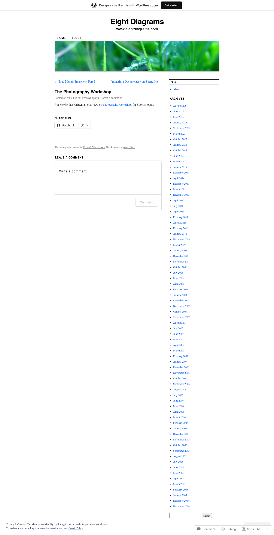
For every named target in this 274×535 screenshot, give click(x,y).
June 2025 (178, 111)
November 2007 (181, 306)
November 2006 (181, 372)
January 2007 (180, 361)
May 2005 (178, 472)
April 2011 (178, 211)
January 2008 (180, 294)
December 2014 (181, 172)
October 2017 (180, 150)
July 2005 (178, 461)
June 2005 (178, 467)
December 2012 (181, 194)
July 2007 (178, 328)
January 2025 (180, 122)
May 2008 (178, 278)
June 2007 (178, 333)
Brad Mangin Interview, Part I (75, 81)
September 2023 (181, 128)
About (76, 38)
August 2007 (179, 322)
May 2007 (178, 339)
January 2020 (180, 144)
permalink (129, 147)
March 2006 (179, 417)
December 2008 (181, 256)
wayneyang (92, 97)
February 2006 (180, 422)
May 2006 (178, 406)
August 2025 (179, 105)
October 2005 (180, 445)
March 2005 (179, 484)
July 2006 (178, 395)
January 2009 (180, 250)
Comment (146, 202)
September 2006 (181, 383)
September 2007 (181, 317)
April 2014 (178, 178)
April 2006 (178, 411)
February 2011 (180, 217)
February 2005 (180, 489)
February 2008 (180, 289)
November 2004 (181, 506)
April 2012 (178, 200)
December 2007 (181, 300)
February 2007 (180, 356)
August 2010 (179, 222)
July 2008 (178, 272)
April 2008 (178, 283)
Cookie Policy (75, 528)
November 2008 (181, 261)
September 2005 (181, 450)
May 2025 (178, 117)
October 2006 (180, 378)
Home (61, 38)
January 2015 (180, 167)
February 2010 (180, 228)
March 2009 (179, 244)
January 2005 (180, 495)
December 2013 (181, 183)
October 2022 (180, 139)
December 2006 (181, 367)
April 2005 (178, 478)
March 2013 (179, 189)
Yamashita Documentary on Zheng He (136, 81)
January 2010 (180, 233)
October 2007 (180, 311)
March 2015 (179, 161)
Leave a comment (111, 97)
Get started (171, 5)
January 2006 (180, 428)
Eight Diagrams (137, 21)
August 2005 (179, 456)
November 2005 (181, 439)
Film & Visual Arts (94, 147)
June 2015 (178, 155)
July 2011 (178, 205)
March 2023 (179, 133)
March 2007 (179, 350)
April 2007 (178, 345)
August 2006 (179, 389)
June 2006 (178, 400)
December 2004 (181, 500)
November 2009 (181, 239)
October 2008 (180, 267)
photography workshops (117, 104)
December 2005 (181, 434)
